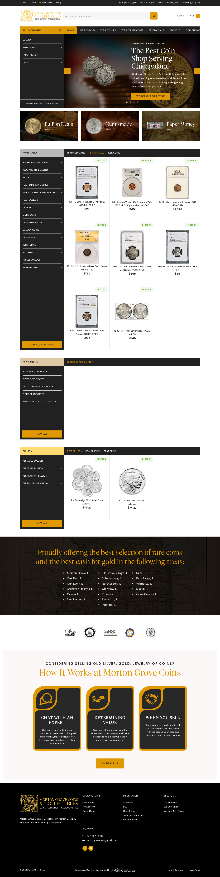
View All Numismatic (42, 344)
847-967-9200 (29, 3)
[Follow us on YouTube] (91, 848)
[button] (127, 102)
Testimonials (156, 30)
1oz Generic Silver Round (132, 500)
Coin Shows (193, 30)
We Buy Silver (108, 30)
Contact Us (110, 763)
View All (49, 129)
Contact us (88, 802)
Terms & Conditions (133, 815)
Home (70, 30)
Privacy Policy (130, 819)
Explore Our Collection (151, 96)
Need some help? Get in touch (42, 103)
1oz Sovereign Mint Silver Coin (87, 500)
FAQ (125, 806)
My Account (88, 806)
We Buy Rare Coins (132, 30)
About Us (175, 30)
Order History (89, 811)
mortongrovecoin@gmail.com (102, 840)
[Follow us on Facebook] (85, 848)
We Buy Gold (87, 30)
